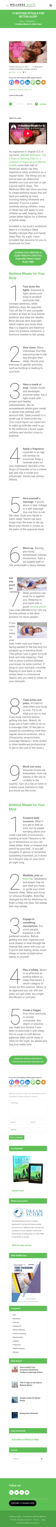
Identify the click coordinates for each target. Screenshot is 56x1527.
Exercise (16, 1322)
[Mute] (36, 104)
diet (15, 1086)
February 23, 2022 (21, 67)
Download (28, 257)
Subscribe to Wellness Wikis (25, 1439)
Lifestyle (26, 69)
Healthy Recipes (19, 1348)
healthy (25, 1086)
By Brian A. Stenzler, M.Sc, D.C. (20, 90)
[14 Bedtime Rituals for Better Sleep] (28, 52)
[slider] (43, 104)
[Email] (38, 82)
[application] (28, 106)
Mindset (34, 69)
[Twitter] (22, 82)
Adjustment (17, 1326)
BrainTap (28, 878)
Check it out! (18, 1190)
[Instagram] (17, 82)
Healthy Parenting (16, 69)
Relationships (18, 1337)
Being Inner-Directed (29, 1413)
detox (19, 1086)
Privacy (37, 1520)
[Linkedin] (27, 82)
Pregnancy (17, 1345)
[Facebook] (11, 82)
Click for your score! (21, 1245)
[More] (43, 82)
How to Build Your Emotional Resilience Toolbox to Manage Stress (31, 1369)
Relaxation (30, 21)
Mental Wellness (19, 1330)
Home (21, 21)
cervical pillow (37, 606)
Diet (14, 1315)
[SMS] (32, 82)
